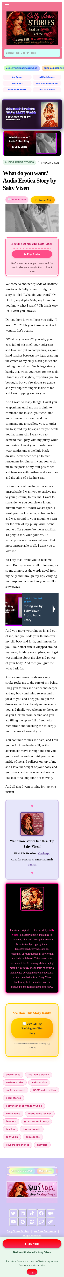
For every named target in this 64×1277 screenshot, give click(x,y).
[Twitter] (13, 1213)
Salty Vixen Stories (18, 1231)
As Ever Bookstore (45, 1231)
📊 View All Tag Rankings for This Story (32, 1028)
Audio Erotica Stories (19, 162)
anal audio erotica (38, 1074)
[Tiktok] (32, 1213)
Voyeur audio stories (17, 1144)
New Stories (17, 77)
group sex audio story (36, 1121)
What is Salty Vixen (22, 1171)
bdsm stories (13, 1097)
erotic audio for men (39, 1113)
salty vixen (12, 1136)
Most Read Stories (47, 90)
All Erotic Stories (46, 77)
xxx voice (42, 1144)
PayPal (32, 864)
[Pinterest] (22, 1222)
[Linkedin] (22, 1213)
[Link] (41, 1222)
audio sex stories (15, 1090)
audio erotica (39, 1082)
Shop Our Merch (32, 1235)
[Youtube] (13, 1222)
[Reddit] (32, 1222)
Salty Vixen (51, 162)
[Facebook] (41, 1213)
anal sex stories (14, 1082)
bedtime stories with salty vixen (24, 1105)
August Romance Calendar (22, 68)
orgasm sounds (31, 1129)
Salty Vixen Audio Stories (47, 83)
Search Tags (17, 83)
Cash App (44, 853)
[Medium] (51, 1213)
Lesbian (10, 1129)
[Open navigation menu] (7, 6)
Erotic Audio (13, 1113)
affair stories (13, 1074)
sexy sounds (33, 1136)
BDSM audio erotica (44, 1090)
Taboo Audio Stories (17, 90)
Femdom (11, 1121)
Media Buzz (45, 1171)
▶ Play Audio (32, 254)
